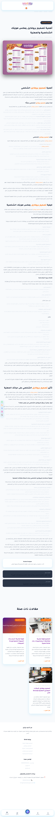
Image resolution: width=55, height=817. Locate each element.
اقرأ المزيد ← (46, 661)
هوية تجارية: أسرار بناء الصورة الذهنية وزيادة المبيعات (16, 641)
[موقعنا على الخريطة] (2, 408)
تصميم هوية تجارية (27, 743)
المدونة (45, 11)
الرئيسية (50, 11)
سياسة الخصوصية (28, 753)
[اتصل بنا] (2, 405)
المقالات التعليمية (38, 11)
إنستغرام (27, 768)
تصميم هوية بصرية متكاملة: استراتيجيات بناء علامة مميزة (41, 641)
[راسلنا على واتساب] (2, 402)
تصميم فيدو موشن (27, 751)
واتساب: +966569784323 (27, 763)
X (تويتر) (27, 765)
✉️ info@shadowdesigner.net (27, 783)
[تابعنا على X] (2, 415)
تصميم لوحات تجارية (27, 748)
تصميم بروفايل (38, 88)
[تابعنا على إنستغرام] (2, 411)
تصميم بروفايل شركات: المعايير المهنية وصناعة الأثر (41, 691)
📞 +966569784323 (27, 780)
